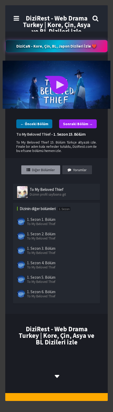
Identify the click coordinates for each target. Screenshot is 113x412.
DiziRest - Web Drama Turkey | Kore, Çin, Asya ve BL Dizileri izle (56, 24)
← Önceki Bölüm (34, 123)
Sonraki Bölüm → (78, 123)
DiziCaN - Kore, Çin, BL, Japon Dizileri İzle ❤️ (56, 46)
